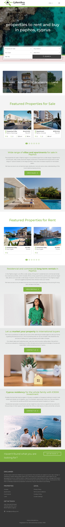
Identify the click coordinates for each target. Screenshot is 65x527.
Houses (6, 489)
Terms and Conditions (40, 491)
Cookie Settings (38, 496)
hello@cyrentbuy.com (12, 511)
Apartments (7, 491)
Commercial (7, 494)
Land (5, 496)
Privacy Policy (37, 489)
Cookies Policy (38, 494)
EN (50, 3)
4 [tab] (34, 143)
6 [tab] (39, 143)
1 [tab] (26, 143)
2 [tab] (29, 143)
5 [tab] (36, 143)
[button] (18, 49)
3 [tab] (31, 143)
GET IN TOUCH (52, 454)
